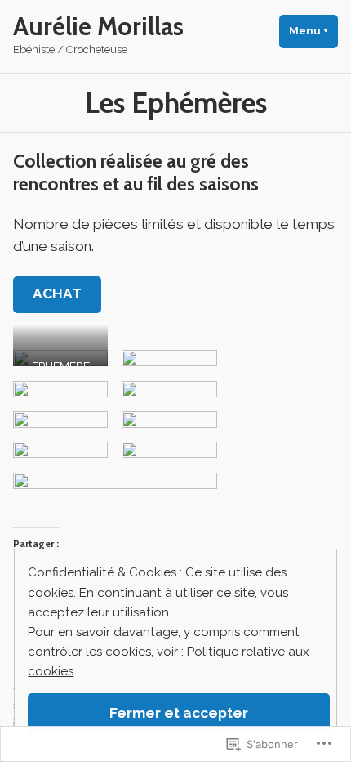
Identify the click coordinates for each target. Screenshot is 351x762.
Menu (313, 31)
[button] (60, 358)
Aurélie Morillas (98, 26)
